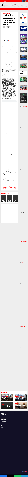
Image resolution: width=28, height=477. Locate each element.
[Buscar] (26, 9)
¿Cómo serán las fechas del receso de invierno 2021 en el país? (12, 187)
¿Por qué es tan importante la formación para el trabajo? (7, 398)
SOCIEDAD (9, 13)
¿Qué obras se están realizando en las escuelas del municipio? (6, 187)
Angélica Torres (9, 26)
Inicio (2, 42)
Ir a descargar (4, 102)
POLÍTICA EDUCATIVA (5, 13)
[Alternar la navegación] (13, 9)
